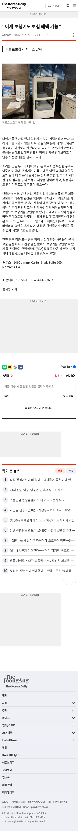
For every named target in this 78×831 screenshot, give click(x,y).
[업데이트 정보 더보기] (31, 35)
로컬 (71, 471)
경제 (4, 710)
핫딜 (4, 747)
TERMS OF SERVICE (57, 801)
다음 (73, 582)
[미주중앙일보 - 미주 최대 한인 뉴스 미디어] (14, 6)
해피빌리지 (8, 792)
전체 (60, 471)
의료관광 (7, 785)
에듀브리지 (8, 762)
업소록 (6, 777)
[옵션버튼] (73, 35)
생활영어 (7, 770)
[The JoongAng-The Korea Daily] (16, 681)
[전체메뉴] (74, 5)
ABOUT (5, 801)
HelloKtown (10, 740)
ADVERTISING (19, 801)
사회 (4, 703)
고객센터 (17, 807)
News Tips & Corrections (35, 807)
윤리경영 (6, 807)
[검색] (68, 5)
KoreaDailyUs (11, 755)
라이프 (6, 718)
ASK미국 (7, 732)
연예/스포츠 (9, 725)
